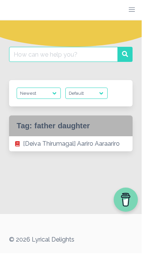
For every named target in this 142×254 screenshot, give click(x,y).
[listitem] (71, 143)
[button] (132, 10)
